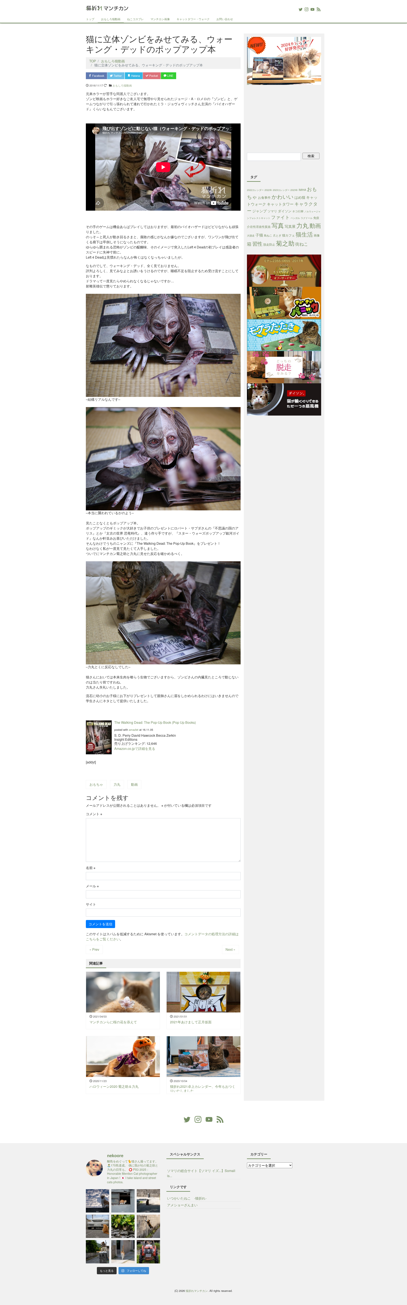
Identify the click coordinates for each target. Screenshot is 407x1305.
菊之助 (285, 242)
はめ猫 (299, 197)
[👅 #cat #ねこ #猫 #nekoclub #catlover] (97, 1201)
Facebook (97, 76)
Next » (230, 949)
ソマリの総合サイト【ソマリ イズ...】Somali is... (201, 1173)
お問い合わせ (224, 19)
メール (92, 886)
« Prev (94, 949)
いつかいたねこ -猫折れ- (186, 1198)
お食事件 (264, 197)
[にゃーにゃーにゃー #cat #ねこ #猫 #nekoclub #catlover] (97, 1226)
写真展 (290, 226)
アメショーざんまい (182, 1205)
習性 (257, 243)
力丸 (117, 784)
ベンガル (295, 218)
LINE (169, 76)
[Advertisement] (284, 118)
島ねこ (268, 235)
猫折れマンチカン (197, 1291)
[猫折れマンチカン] (107, 7)
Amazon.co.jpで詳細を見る (134, 748)
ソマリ (272, 211)
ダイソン (284, 211)
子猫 (259, 235)
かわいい (283, 196)
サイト (91, 904)
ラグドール (306, 218)
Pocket (153, 76)
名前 (90, 867)
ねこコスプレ (135, 19)
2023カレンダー (281, 190)
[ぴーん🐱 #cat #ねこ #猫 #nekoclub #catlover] (123, 1251)
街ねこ (301, 244)
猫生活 (304, 234)
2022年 (268, 190)
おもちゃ (96, 784)
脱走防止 (269, 244)
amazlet (133, 730)
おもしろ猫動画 (110, 19)
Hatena (135, 76)
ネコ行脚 (297, 211)
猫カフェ (288, 235)
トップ (90, 19)
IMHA (302, 190)
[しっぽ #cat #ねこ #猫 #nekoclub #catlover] (97, 1251)
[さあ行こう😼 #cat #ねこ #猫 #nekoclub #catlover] (148, 1251)
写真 (278, 225)
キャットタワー (280, 204)
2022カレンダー (255, 190)
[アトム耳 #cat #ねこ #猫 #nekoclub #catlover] (148, 1201)
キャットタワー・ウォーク (193, 19)
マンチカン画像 (160, 19)
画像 (317, 235)
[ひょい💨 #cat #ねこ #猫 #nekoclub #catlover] (148, 1226)
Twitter (117, 76)
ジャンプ (259, 210)
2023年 (294, 190)
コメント (94, 813)
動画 (134, 784)
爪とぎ (277, 235)
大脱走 (251, 235)
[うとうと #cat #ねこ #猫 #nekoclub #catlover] (123, 1201)
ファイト (280, 217)
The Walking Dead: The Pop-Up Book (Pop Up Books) (155, 722)
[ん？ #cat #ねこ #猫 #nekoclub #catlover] (123, 1226)
